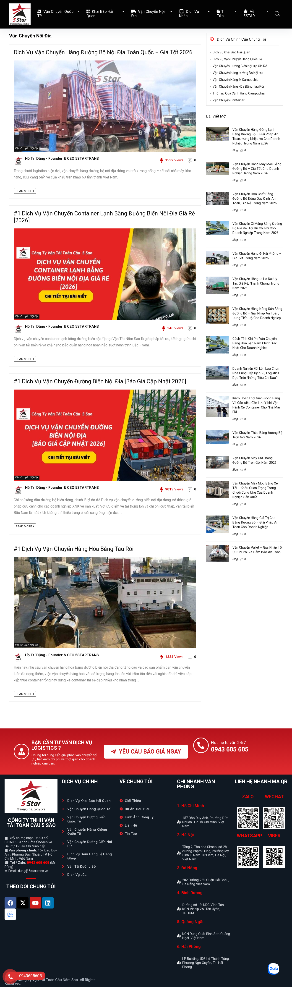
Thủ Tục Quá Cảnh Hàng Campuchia (239, 93)
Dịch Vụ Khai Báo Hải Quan (231, 52)
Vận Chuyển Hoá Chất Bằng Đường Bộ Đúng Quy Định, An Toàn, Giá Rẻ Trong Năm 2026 (254, 198)
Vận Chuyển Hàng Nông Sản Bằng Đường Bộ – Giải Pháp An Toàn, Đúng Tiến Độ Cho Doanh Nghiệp (257, 313)
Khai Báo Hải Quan (99, 13)
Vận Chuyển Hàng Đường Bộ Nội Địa (238, 73)
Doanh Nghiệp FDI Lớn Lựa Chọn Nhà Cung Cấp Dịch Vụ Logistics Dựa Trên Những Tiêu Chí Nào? (255, 373)
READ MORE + (25, 191)
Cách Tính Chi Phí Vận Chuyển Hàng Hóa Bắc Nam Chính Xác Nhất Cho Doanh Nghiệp (254, 343)
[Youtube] (35, 902)
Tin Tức (222, 13)
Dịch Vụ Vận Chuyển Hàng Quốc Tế (237, 59)
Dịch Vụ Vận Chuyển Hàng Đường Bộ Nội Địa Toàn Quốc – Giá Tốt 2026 (103, 52)
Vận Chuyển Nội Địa (148, 13)
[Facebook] (10, 902)
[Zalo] (10, 914)
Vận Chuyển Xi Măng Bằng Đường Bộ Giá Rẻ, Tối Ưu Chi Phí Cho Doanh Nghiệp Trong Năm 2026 (257, 228)
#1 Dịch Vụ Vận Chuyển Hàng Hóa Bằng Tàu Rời (73, 549)
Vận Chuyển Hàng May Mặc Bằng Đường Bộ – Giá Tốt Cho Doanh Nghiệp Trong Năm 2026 (256, 168)
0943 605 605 (38, 863)
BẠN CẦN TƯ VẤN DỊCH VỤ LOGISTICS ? (61, 745)
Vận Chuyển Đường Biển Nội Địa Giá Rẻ (240, 66)
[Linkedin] (48, 902)
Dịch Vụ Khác (189, 13)
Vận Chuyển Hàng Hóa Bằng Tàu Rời (238, 86)
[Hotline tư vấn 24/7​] (201, 745)
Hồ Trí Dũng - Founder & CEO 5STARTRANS (62, 158)
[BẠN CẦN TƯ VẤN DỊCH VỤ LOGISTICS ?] (21, 751)
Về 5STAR (249, 13)
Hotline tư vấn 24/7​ (228, 742)
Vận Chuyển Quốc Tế (55, 13)
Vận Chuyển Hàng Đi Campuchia (235, 79)
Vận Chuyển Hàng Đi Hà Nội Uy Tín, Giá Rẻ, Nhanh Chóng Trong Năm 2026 (255, 283)
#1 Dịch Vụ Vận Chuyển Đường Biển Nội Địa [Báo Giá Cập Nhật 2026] (100, 381)
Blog (235, 150)
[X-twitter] (23, 902)
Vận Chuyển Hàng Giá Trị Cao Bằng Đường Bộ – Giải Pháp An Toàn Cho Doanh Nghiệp (255, 522)
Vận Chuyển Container (229, 100)
